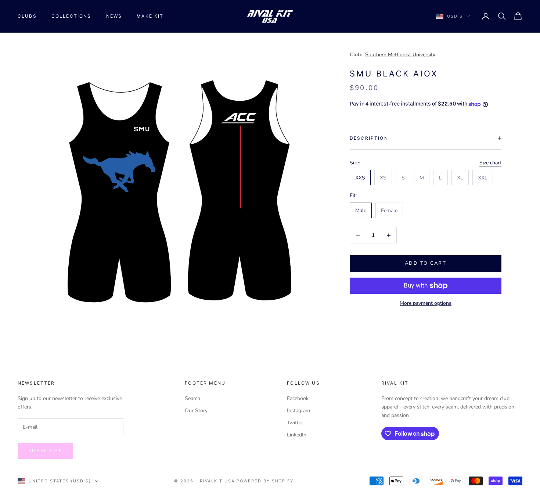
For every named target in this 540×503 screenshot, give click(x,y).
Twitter (295, 422)
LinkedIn (296, 434)
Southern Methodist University (400, 54)
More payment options (425, 303)
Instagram (298, 410)
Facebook (298, 398)
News (114, 16)
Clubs (27, 16)
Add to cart (425, 263)
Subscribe (45, 450)
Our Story (196, 410)
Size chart (490, 162)
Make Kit (150, 16)
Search (192, 398)
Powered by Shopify (265, 481)
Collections (71, 16)
